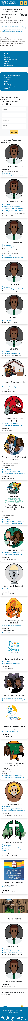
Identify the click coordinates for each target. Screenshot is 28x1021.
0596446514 (7, 351)
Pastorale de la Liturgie (14, 586)
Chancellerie (14, 284)
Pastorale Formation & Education (14, 764)
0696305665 (7, 845)
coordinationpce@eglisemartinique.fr (15, 387)
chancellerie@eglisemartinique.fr (13, 289)
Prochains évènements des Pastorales (13, 31)
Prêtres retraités (14, 919)
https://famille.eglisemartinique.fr (14, 554)
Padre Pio (7, 85)
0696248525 (7, 887)
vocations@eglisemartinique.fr (13, 698)
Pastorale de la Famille (14, 550)
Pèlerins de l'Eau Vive (14, 882)
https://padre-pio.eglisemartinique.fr (14, 810)
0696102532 (7, 632)
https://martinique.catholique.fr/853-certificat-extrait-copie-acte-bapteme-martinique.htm (13, 210)
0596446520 (7, 469)
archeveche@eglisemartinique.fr (13, 175)
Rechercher (14, 132)
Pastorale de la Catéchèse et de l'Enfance (14, 458)
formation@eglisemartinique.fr (13, 775)
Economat (14, 317)
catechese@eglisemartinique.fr (13, 471)
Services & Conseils (14, 981)
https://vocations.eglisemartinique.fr (14, 700)
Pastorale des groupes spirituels (14, 621)
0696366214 (7, 662)
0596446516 (7, 287)
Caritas (6, 81)
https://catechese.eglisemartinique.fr (14, 473)
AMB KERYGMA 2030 (14, 166)
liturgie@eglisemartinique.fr (12, 589)
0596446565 (7, 949)
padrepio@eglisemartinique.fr (13, 809)
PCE (5, 75)
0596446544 (7, 807)
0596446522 (7, 204)
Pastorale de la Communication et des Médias (14, 507)
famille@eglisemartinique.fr (12, 552)
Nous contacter (13, 1012)
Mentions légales (8, 1011)
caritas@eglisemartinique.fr (12, 423)
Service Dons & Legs (14, 946)
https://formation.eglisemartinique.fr (15, 777)
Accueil (2, 1020)
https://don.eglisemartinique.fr (13, 953)
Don (22, 1020)
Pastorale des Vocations (14, 695)
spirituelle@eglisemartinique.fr (13, 625)
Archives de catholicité (14, 201)
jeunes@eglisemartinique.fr (12, 663)
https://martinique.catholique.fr (13, 523)
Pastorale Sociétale (14, 842)
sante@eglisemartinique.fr (12, 731)
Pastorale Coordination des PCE (14, 383)
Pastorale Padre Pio (14, 804)
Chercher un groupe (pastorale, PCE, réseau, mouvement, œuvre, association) (14, 27)
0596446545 (7, 245)
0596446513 (7, 519)
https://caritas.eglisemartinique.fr (14, 425)
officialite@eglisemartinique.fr (13, 353)
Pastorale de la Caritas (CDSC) (14, 419)
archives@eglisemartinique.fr (12, 206)
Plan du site (19, 1011)
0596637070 (7, 173)
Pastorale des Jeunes (14, 659)
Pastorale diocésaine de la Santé (14, 727)
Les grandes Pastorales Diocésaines (12, 30)
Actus (18, 1020)
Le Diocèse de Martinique (14, 9)
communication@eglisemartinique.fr (14, 521)
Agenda (13, 1020)
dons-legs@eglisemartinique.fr (13, 951)
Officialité (14, 349)
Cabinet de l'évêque (14, 242)
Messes (8, 1020)
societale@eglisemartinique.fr (12, 847)
